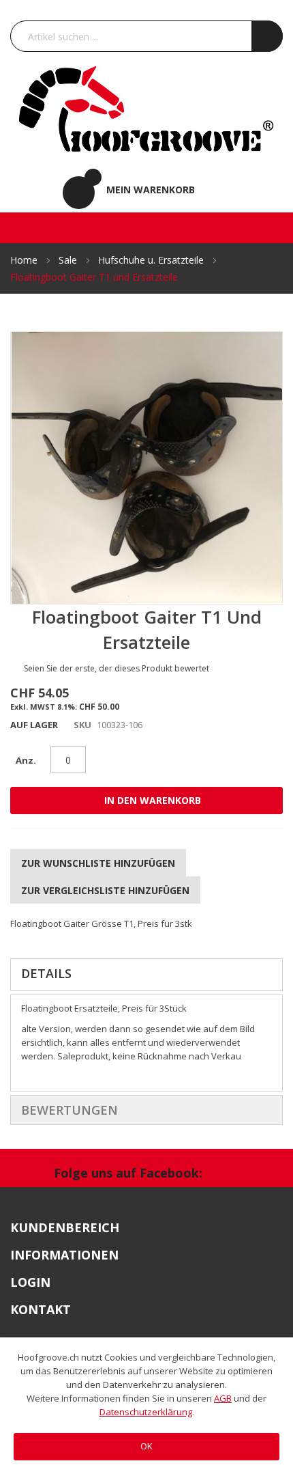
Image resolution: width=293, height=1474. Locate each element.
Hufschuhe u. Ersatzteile (152, 259)
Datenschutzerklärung (145, 1412)
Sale (69, 259)
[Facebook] (227, 1175)
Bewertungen (69, 1110)
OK (146, 1446)
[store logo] (147, 108)
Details (46, 973)
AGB (223, 1398)
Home (25, 259)
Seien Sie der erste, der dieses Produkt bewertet (116, 668)
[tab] (146, 974)
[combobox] (146, 36)
